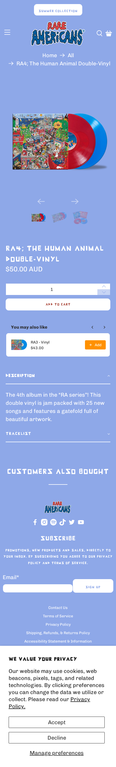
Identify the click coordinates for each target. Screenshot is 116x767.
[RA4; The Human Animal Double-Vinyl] (58, 140)
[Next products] (104, 327)
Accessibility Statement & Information (58, 641)
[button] (58, 376)
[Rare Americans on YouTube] (81, 524)
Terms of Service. (70, 563)
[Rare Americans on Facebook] (35, 524)
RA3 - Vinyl (40, 342)
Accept (57, 722)
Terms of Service (58, 616)
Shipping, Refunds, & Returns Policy (58, 633)
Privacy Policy (58, 624)
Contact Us (58, 607)
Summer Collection (58, 11)
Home (49, 55)
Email (11, 577)
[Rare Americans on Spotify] (53, 524)
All (71, 55)
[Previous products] (92, 327)
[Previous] (41, 201)
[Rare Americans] (58, 33)
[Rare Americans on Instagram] (44, 524)
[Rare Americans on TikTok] (62, 524)
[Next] (75, 201)
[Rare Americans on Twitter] (72, 524)
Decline (56, 737)
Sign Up (93, 587)
